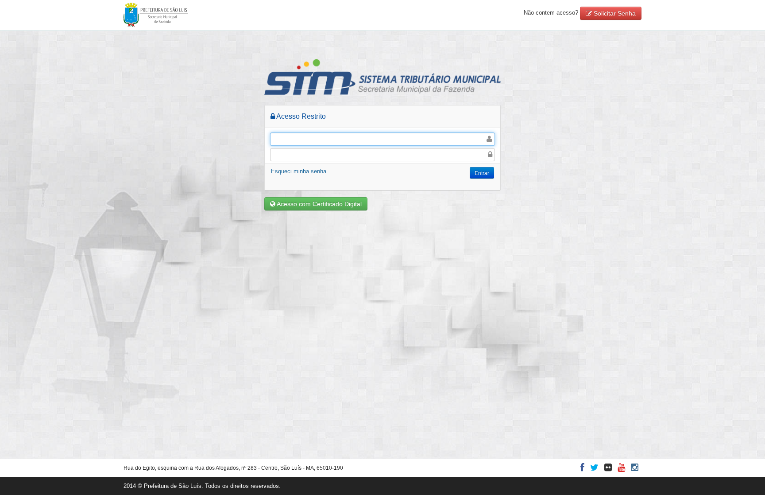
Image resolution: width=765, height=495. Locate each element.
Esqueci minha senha (298, 171)
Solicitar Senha (614, 13)
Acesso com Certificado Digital (318, 203)
